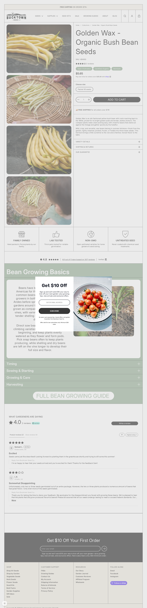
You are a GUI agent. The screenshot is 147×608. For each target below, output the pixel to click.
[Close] (109, 279)
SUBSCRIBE (54, 311)
